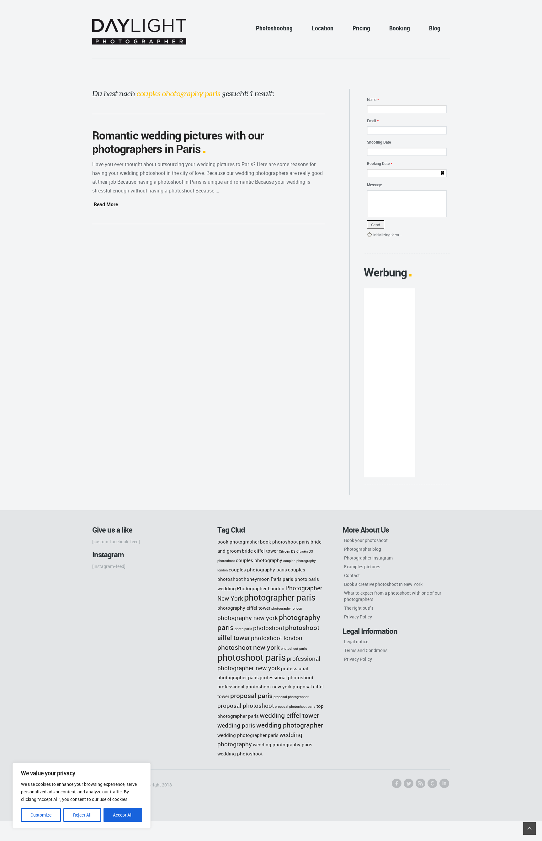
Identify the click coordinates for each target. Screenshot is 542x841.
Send (375, 224)
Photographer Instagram (368, 558)
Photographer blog (362, 549)
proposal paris (251, 695)
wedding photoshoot (240, 753)
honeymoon (257, 579)
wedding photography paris (282, 744)
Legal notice (356, 641)
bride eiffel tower (260, 551)
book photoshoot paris (285, 542)
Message (374, 184)
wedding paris (236, 725)
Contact (352, 575)
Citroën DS (287, 551)
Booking (399, 28)
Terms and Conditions (365, 650)
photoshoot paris (251, 657)
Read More (106, 204)
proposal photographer (291, 697)
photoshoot (268, 628)
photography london (286, 608)
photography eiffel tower (243, 608)
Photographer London (260, 588)
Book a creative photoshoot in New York (383, 584)
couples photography (259, 560)
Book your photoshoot (366, 540)
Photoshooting (274, 28)
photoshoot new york (248, 647)
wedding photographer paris (248, 735)
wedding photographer (289, 724)
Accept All (123, 815)
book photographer (238, 542)
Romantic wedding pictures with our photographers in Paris (178, 142)
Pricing (361, 28)
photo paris (243, 629)
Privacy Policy (358, 617)
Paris (276, 579)
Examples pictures (362, 567)
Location (322, 28)
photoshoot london (276, 638)
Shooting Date (379, 142)
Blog (434, 28)
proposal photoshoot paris (295, 706)
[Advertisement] (389, 382)
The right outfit (358, 608)
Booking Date (379, 163)
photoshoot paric (294, 648)
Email (373, 120)
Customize (40, 815)
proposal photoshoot (245, 705)
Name (373, 99)
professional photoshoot (286, 677)
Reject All (82, 815)
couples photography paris (258, 569)
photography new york (247, 618)
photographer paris (280, 597)
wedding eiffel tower (289, 715)
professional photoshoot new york (254, 686)
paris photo (295, 579)
